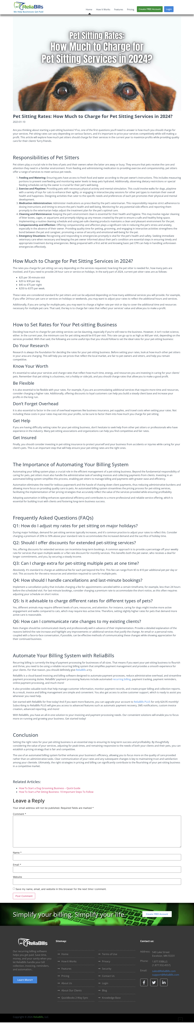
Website (17, 877)
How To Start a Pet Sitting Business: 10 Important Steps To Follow (56, 792)
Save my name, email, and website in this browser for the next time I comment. (61, 889)
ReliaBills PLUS (142, 701)
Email (17, 864)
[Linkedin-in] (164, 982)
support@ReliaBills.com (165, 974)
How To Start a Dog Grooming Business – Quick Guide (49, 788)
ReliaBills (81, 670)
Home (89, 9)
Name (17, 852)
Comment (19, 814)
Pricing (130, 9)
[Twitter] (154, 982)
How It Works (103, 9)
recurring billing (122, 679)
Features (118, 9)
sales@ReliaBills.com (164, 971)
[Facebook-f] (144, 982)
